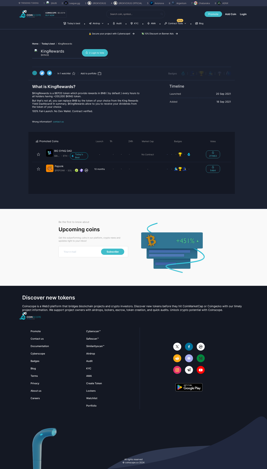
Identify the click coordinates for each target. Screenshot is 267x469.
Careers (35, 398)
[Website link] (34, 73)
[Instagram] (177, 370)
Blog (33, 368)
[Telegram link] (49, 73)
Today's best (48, 43)
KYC (88, 368)
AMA (89, 375)
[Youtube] (200, 370)
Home (35, 43)
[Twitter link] (42, 73)
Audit (89, 361)
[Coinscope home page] (30, 14)
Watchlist (91, 398)
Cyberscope (38, 353)
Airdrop (90, 353)
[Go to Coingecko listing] (76, 170)
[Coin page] (68, 154)
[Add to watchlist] (38, 154)
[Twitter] (177, 347)
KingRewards (65, 43)
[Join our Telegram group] (189, 370)
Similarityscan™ (95, 346)
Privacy (35, 383)
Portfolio (91, 405)
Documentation (40, 346)
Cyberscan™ (93, 331)
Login (243, 14)
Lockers (91, 390)
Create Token (94, 383)
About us (36, 390)
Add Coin (230, 14)
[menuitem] (72, 23)
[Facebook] (189, 347)
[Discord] (189, 359)
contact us (58, 121)
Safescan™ (92, 338)
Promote (213, 14)
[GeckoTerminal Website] (81, 170)
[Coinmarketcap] (200, 347)
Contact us (37, 338)
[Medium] (200, 359)
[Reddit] (177, 359)
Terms (34, 375)
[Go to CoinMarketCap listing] (86, 170)
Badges (172, 73)
